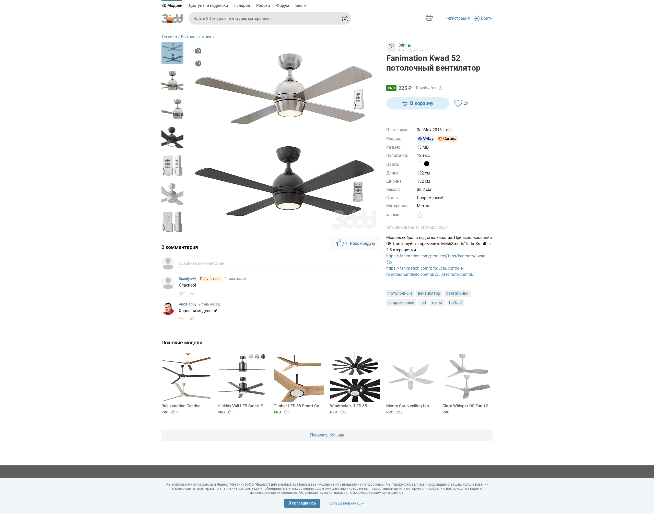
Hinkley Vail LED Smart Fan (242, 405)
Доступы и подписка (208, 5)
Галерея (242, 5)
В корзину (422, 103)
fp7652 (455, 302)
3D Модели (171, 5)
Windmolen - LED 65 (348, 405)
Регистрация (458, 18)
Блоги (301, 5)
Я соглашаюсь (302, 503)
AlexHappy (187, 304)
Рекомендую (360, 243)
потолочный (400, 293)
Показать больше (327, 435)
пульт (437, 302)
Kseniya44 (187, 279)
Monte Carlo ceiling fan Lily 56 (410, 405)
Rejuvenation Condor (180, 405)
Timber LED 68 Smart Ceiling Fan (298, 405)
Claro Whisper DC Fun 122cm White (466, 405)
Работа (263, 5)
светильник (457, 293)
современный (401, 302)
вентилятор (429, 293)
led (423, 302)
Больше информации (347, 503)
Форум (282, 5)
